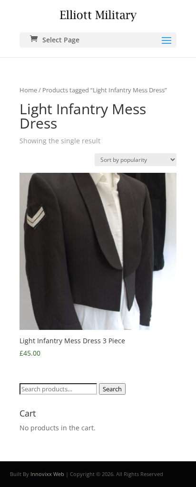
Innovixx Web (47, 473)
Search (112, 389)
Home (28, 90)
